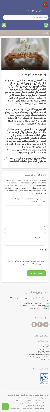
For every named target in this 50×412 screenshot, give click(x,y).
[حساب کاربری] (3, 25)
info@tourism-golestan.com (34, 305)
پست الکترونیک (40, 238)
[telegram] (46, 324)
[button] (44, 33)
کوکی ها (46, 346)
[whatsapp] (40, 324)
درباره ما (46, 343)
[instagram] (34, 324)
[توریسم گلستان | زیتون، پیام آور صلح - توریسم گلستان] (46, 4)
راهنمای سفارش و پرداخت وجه (38, 356)
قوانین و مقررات (43, 349)
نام (45, 226)
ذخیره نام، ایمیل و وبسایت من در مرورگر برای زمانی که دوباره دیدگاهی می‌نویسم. (25, 262)
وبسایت (43, 249)
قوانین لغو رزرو (43, 351)
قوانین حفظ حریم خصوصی (39, 354)
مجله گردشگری (43, 341)
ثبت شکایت (44, 359)
